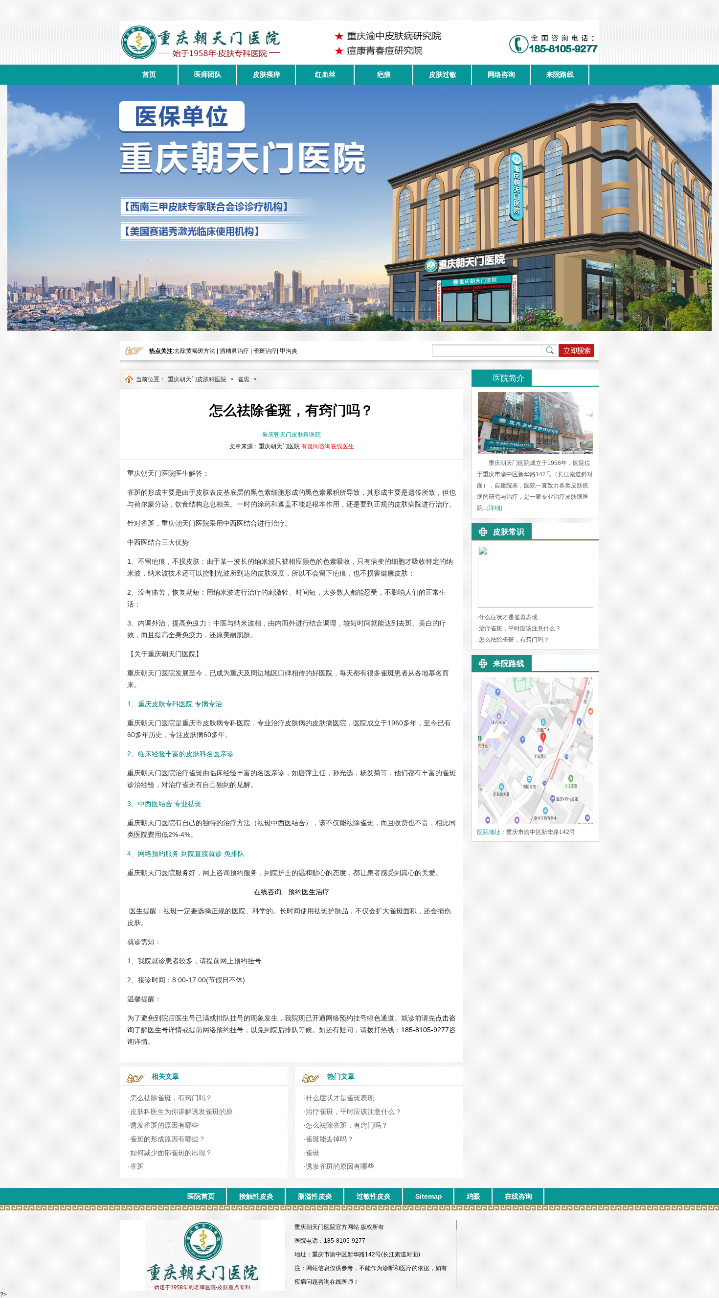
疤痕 (384, 74)
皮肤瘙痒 (266, 74)
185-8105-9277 (425, 1030)
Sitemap (428, 1196)
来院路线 (560, 74)
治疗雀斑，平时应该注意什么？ (354, 1111)
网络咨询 (501, 74)
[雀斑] (535, 549)
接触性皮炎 (256, 1196)
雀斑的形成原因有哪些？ (167, 1139)
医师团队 (208, 74)
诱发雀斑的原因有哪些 (164, 1125)
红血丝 (325, 74)
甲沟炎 (288, 351)
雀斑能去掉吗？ (330, 1139)
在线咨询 (518, 1196)
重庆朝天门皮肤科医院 (197, 379)
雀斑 (243, 379)
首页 (149, 74)
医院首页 (201, 1196)
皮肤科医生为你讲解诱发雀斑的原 (181, 1111)
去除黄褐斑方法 (194, 351)
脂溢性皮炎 (315, 1196)
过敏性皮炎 (374, 1196)
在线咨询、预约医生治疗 (291, 892)
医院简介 (508, 378)
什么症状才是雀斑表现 (340, 1098)
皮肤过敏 (442, 74)
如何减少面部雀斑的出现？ (171, 1153)
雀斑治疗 (265, 351)
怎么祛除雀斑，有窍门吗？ (171, 1098)
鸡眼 (473, 1196)
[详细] (494, 508)
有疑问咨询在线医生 (327, 446)
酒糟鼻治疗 (234, 351)
